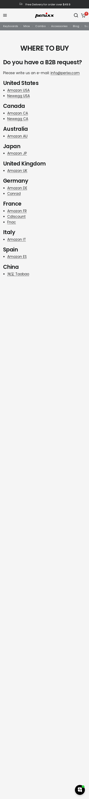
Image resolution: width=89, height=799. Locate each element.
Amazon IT (16, 239)
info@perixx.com (65, 72)
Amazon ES (17, 256)
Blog (76, 26)
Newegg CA (17, 118)
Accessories (59, 26)
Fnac (11, 222)
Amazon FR (17, 210)
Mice (26, 26)
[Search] (75, 15)
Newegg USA (18, 95)
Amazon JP (17, 153)
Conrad (14, 193)
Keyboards (10, 26)
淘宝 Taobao (18, 273)
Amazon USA (18, 90)
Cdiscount (16, 216)
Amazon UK (17, 170)
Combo (40, 26)
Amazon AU (17, 136)
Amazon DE (17, 188)
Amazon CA (17, 113)
